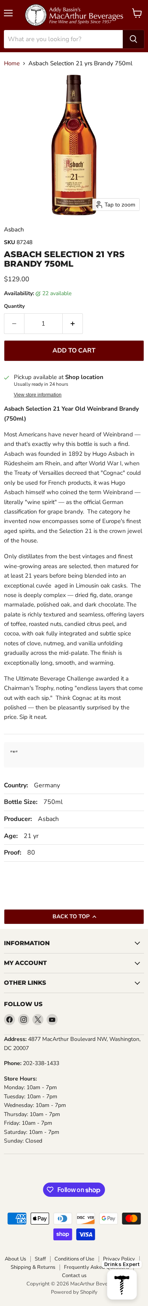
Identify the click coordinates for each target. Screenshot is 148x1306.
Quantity (14, 306)
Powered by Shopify (74, 1292)
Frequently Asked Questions (96, 1267)
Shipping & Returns (33, 1267)
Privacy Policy (119, 1259)
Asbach (14, 229)
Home (12, 63)
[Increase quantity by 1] (73, 323)
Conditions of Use (74, 1259)
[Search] (133, 39)
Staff (40, 1259)
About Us (15, 1259)
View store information (38, 395)
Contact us (74, 1276)
